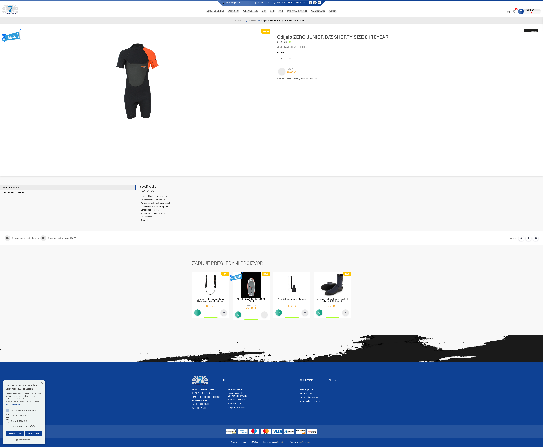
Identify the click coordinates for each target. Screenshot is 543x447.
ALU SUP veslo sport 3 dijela (292, 298)
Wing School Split (285, 2)
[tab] (67, 187)
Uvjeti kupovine (306, 389)
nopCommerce (304, 442)
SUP (272, 11)
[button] (24, 439)
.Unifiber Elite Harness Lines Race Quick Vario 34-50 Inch (210, 299)
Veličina (281, 52)
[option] (210, 295)
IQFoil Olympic (215, 11)
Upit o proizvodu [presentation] (13, 192)
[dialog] (24, 412)
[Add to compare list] (281, 71)
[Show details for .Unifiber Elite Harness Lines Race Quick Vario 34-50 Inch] (210, 285)
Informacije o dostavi (308, 397)
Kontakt (301, 2)
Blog (270, 2)
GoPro (332, 11)
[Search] (223, 2)
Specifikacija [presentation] (11, 187)
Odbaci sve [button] (33, 433)
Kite (264, 11)
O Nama (260, 2)
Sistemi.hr (281, 442)
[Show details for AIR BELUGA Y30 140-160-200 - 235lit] (251, 285)
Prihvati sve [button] (15, 433)
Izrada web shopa (270, 442)
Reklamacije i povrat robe (310, 401)
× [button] (42, 383)
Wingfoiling (250, 11)
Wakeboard (318, 11)
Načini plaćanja (306, 393)
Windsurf (233, 11)
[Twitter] (521, 238)
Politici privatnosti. (13, 404)
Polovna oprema (297, 11)
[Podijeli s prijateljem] (535, 238)
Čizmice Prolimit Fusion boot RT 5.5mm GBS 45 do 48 (332, 299)
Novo (266, 31)
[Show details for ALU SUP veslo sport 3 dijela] (291, 285)
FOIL (281, 11)
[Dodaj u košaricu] (197, 312)
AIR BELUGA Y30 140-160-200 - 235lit (251, 299)
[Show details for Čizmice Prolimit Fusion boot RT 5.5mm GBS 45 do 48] (332, 285)
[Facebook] (528, 238)
